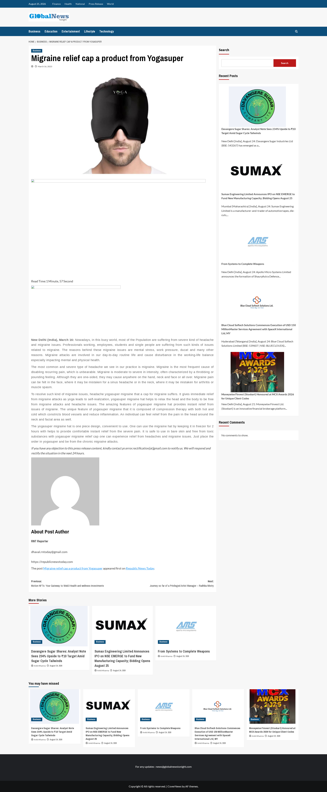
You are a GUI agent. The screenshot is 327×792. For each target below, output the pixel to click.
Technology (106, 31)
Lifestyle (89, 31)
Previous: (67, 583)
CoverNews (174, 786)
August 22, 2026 (274, 736)
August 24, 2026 (56, 665)
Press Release (96, 3)
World (110, 3)
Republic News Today (140, 568)
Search (224, 50)
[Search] (296, 31)
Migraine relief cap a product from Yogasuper (73, 568)
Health (68, 3)
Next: (182, 583)
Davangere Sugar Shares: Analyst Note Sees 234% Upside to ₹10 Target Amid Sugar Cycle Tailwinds (58, 656)
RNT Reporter (39, 541)
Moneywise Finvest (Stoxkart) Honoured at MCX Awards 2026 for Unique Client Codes (257, 396)
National (80, 3)
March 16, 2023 (45, 66)
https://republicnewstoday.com (52, 562)
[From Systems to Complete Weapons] (185, 626)
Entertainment (71, 31)
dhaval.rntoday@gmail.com (49, 552)
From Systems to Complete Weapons (184, 651)
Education (51, 31)
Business (34, 31)
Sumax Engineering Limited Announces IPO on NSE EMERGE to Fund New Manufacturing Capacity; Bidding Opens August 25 (122, 658)
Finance (56, 3)
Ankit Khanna (40, 665)
